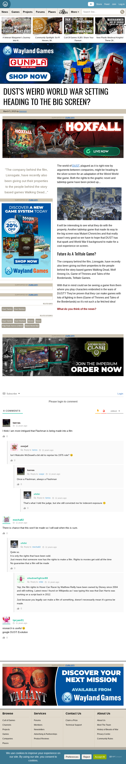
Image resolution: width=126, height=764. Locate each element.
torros (17, 422)
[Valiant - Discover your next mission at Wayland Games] (63, 705)
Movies (31, 321)
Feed (106, 4)
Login (120, 393)
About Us (101, 720)
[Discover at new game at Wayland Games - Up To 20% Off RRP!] (26, 277)
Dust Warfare (19, 309)
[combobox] (103, 12)
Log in (122, 4)
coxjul (24, 446)
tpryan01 (18, 620)
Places (52, 11)
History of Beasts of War (107, 729)
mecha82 (18, 519)
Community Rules (105, 739)
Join (114, 4)
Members (38, 725)
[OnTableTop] (5, 4)
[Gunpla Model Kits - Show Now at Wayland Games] (63, 63)
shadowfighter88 (37, 578)
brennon (23, 111)
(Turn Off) (69, 118)
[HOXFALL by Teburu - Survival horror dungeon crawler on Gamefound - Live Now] (63, 157)
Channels (6, 725)
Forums (40, 11)
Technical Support (74, 725)
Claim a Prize (72, 720)
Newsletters (39, 729)
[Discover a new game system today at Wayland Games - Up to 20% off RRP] (63, 375)
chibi (37, 494)
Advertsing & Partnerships (45, 734)
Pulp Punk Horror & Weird (12, 326)
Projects (27, 11)
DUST (75, 165)
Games (15, 11)
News (5, 11)
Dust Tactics (7, 309)
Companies (7, 739)
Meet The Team (104, 725)
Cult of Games (8, 720)
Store (99, 4)
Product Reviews (41, 739)
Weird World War (32, 326)
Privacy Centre (103, 734)
